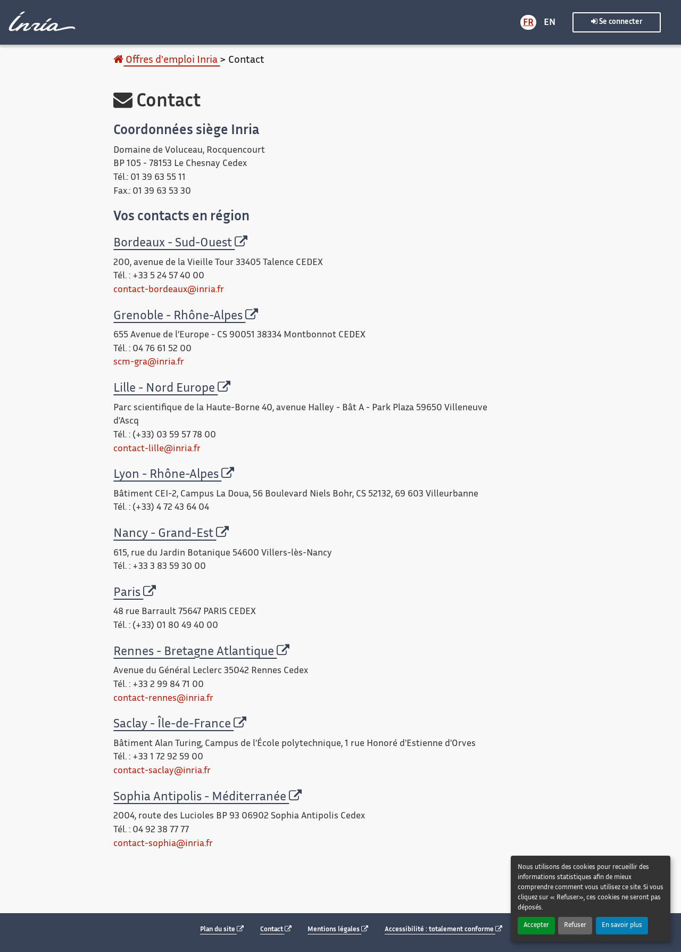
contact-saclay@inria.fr (162, 771)
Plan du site (218, 930)
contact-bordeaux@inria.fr (168, 290)
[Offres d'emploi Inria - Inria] (40, 21)
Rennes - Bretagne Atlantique (195, 652)
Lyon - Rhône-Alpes (167, 475)
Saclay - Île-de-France (173, 724)
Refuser (575, 926)
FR (528, 23)
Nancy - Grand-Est (164, 534)
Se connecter (620, 22)
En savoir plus (622, 926)
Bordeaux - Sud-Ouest (174, 243)
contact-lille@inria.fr (157, 449)
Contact (272, 930)
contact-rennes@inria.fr (163, 698)
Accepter (536, 926)
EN (549, 23)
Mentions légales (334, 930)
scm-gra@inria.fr (148, 362)
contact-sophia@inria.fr (163, 844)
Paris (128, 593)
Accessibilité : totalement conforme (440, 930)
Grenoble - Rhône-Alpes (179, 316)
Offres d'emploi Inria (171, 60)
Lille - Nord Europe (165, 388)
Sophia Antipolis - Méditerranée (201, 797)
